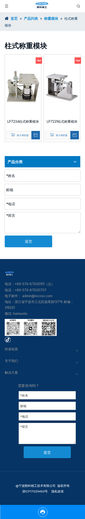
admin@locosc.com (37, 296)
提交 (28, 241)
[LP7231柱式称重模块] (62, 86)
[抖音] (8, 339)
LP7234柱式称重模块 (23, 121)
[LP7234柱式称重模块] (23, 86)
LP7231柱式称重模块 (62, 121)
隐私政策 (57, 491)
